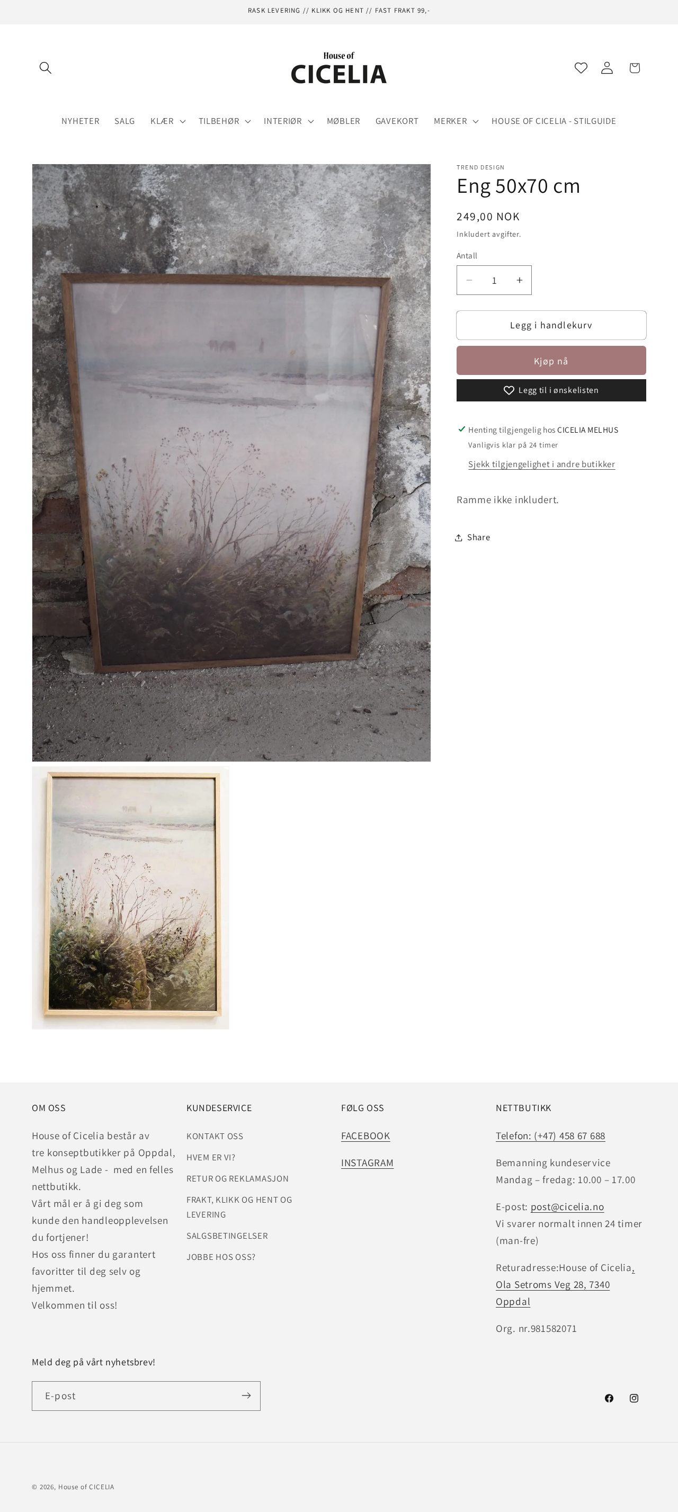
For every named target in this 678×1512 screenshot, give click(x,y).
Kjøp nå (551, 361)
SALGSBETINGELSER (227, 1235)
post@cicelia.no (567, 1206)
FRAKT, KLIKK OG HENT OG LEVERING (239, 1206)
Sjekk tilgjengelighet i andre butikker (541, 464)
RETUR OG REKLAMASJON (237, 1178)
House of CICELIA (86, 1486)
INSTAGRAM (367, 1162)
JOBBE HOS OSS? (221, 1256)
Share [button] (478, 537)
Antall (467, 255)
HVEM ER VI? (211, 1156)
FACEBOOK (365, 1135)
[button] (46, 68)
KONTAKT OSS (215, 1135)
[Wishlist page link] (581, 67)
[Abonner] (246, 1395)
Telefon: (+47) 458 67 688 (550, 1135)
